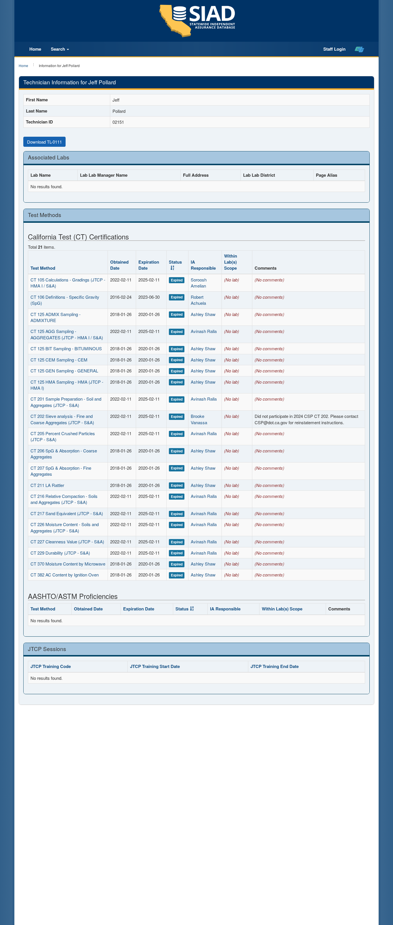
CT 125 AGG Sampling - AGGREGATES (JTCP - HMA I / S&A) (66, 334)
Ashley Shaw (203, 314)
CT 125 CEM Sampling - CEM (58, 360)
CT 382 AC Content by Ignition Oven (64, 575)
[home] (359, 49)
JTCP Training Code (50, 666)
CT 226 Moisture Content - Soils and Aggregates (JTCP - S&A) (64, 527)
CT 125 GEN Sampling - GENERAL (64, 371)
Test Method (42, 268)
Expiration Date (148, 265)
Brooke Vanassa (199, 419)
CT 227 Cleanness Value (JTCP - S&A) (67, 541)
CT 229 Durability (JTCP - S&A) (60, 553)
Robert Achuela (198, 300)
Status (175, 262)
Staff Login (334, 49)
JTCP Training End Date (275, 666)
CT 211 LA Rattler (47, 485)
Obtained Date (119, 265)
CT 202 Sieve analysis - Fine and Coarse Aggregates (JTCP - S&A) (62, 419)
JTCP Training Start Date (155, 666)
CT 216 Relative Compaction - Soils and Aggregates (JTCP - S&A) (64, 499)
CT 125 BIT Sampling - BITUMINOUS (66, 348)
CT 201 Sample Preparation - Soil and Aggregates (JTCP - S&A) (65, 402)
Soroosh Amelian (199, 283)
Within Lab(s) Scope (230, 262)
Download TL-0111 (44, 142)
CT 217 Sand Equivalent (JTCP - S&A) (66, 513)
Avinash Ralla (204, 331)
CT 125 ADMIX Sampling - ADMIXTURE (55, 317)
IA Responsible (203, 265)
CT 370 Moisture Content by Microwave (67, 564)
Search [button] (58, 49)
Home (35, 49)
